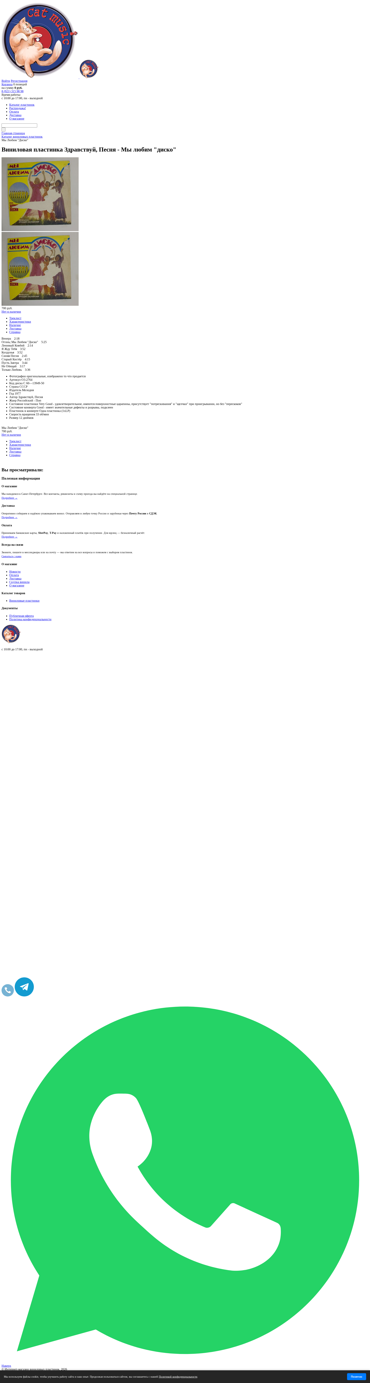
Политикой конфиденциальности (178, 1376)
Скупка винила (19, 582)
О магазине (16, 585)
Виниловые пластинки (24, 600)
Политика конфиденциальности (30, 619)
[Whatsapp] (185, 1362)
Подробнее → (10, 498)
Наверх (6, 1365)
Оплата (14, 575)
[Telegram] (24, 995)
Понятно (356, 1376)
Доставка (15, 578)
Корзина (7, 84)
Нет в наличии (11, 311)
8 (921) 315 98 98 (13, 91)
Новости (15, 571)
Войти (6, 80)
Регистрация (19, 80)
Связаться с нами (11, 556)
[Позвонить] (8, 995)
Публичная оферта (21, 615)
